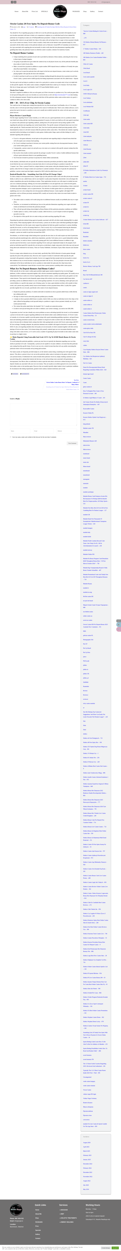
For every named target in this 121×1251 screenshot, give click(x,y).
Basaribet (85, 236)
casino (85, 287)
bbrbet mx (86, 245)
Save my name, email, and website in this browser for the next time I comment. (34, 437)
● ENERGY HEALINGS (66, 1222)
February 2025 (87, 1155)
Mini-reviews (87, 449)
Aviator (85, 185)
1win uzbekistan (87, 102)
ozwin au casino (87, 620)
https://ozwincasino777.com (62, 95)
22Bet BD (86, 162)
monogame (86, 479)
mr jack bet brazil (88, 600)
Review (85, 690)
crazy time (86, 341)
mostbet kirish (87, 536)
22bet (84, 157)
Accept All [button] (115, 1248)
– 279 (84, 38)
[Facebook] (12, 2)
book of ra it (86, 262)
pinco (84, 656)
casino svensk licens (88, 320)
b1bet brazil (86, 228)
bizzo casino (86, 249)
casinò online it (87, 309)
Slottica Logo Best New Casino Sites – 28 (95, 955)
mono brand (86, 458)
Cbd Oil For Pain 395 (89, 332)
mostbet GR (86, 514)
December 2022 (87, 1172)
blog (84, 253)
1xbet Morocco (87, 140)
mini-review (86, 445)
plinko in (85, 669)
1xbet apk (86, 115)
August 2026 (86, 1142)
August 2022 (86, 1181)
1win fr (85, 81)
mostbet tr (86, 588)
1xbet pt (85, 145)
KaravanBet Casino (88, 408)
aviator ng (86, 215)
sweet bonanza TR (88, 1059)
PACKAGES (76, 11)
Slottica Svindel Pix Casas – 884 (92, 993)
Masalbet (85, 432)
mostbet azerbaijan (88, 492)
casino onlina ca (87, 300)
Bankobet (86, 232)
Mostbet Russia (87, 583)
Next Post (62, 382)
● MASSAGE (64, 1210)
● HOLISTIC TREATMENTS (68, 1218)
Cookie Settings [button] (106, 1248)
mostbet (85, 487)
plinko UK (86, 673)
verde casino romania (89, 1085)
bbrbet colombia (87, 241)
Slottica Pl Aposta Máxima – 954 (92, 973)
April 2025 (86, 1147)
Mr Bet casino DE (88, 596)
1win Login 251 (87, 89)
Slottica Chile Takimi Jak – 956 (92, 909)
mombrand (86, 453)
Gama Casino (87, 378)
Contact (100, 11)
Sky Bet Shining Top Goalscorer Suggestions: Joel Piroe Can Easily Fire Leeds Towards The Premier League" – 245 (95, 714)
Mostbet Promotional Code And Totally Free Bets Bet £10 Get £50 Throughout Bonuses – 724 (95, 577)
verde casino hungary (89, 1081)
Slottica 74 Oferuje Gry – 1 (90, 753)
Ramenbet (86, 686)
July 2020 (86, 1185)
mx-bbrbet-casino (88, 611)
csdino (85, 345)
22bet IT (85, 166)
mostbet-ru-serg (87, 592)
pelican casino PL (88, 635)
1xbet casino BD (88, 123)
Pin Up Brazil (87, 648)
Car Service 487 (87, 279)
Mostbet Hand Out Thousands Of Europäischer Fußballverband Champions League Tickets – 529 (94, 521)
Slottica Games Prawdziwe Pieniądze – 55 (95, 938)
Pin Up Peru (86, 652)
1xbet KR (86, 132)
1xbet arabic (86, 119)
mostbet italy (86, 532)
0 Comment (31, 27)
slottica (85, 734)
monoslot (85, 483)
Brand (85, 270)
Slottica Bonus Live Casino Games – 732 (94, 826)
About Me (25, 11)
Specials (38, 1230)
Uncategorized (87, 1077)
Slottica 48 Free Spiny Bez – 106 (92, 742)
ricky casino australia (89, 703)
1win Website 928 (88, 106)
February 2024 (87, 1168)
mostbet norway (87, 550)
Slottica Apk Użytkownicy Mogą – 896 (94, 773)
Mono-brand (86, 466)
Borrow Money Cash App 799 (91, 266)
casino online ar (87, 304)
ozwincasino (15, 373)
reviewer (85, 699)
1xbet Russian (87, 149)
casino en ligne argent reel (90, 292)
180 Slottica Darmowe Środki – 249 (93, 53)
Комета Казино (87, 1102)
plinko (85, 665)
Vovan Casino (87, 1090)
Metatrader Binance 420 (90, 441)
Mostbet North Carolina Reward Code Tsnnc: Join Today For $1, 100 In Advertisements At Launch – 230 (94, 543)
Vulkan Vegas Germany (90, 1098)
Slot (84, 721)
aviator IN (86, 202)
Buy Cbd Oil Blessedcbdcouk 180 (92, 275)
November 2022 (87, 1176)
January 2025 (87, 1159)
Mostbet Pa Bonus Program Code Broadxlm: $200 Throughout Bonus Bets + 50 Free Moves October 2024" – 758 (95, 561)
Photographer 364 (88, 639)
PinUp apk (86, 661)
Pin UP (85, 644)
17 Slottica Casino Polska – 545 (92, 49)
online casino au (87, 616)
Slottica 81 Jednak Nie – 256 (91, 757)
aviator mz (86, 211)
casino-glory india (88, 328)
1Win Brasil (86, 68)
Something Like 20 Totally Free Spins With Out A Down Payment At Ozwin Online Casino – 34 (95, 1035)
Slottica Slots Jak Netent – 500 (91, 988)
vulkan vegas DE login (89, 1094)
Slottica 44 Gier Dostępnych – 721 (93, 738)
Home (16, 11)
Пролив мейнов (88, 1111)
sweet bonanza (87, 1055)
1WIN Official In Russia (90, 94)
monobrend (86, 475)
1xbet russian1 (87, 153)
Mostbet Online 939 (88, 554)
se (83, 707)
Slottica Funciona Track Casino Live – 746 (95, 933)
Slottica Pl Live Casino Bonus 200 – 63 (94, 977)
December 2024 (87, 1164)
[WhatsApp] (118, 624)
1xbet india (86, 128)
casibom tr (86, 283)
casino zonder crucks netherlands (92, 324)
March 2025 (86, 1151)
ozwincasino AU (25, 373)
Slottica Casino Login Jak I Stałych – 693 (94, 882)
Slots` (84, 729)
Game (85, 382)
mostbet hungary (87, 528)
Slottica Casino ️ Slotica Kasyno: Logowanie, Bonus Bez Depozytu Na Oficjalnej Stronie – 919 (95, 896)
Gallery (92, 11)
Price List (35, 11)
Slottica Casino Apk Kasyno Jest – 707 (94, 851)
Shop (85, 11)
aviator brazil (86, 190)
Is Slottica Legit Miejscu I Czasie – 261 (94, 397)
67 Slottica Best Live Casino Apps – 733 (94, 177)
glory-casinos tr (87, 387)
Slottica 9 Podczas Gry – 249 (91, 762)
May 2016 (86, 1189)
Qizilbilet (85, 682)
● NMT (62, 1214)
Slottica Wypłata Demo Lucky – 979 (93, 1021)
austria (85, 181)
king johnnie (86, 424)
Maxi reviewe (87, 436)
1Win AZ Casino (88, 64)
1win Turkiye (87, 98)
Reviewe (85, 695)
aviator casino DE (88, 194)
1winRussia (86, 111)
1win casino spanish (88, 77)
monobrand (86, 470)
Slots (84, 725)
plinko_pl (85, 678)
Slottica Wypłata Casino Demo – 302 (93, 1017)
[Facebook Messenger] (118, 629)
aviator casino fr (87, 198)
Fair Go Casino (87, 363)
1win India (86, 85)
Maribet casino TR (88, 428)
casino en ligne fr (88, 296)
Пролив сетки (87, 1115)
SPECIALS (44, 11)
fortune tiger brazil (88, 374)
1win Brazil (86, 72)
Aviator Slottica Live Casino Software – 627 (95, 219)
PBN (84, 631)
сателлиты (86, 1119)
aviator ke (86, 207)
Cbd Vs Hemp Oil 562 (89, 337)
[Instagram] (15, 2)
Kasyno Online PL (88, 413)
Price (37, 1226)
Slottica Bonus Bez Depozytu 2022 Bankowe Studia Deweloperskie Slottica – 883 (95, 793)
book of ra (86, 258)
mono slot (86, 462)
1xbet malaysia (87, 136)
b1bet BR (86, 224)
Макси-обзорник (88, 1107)
